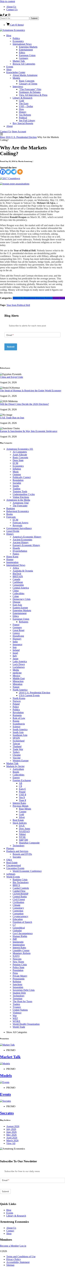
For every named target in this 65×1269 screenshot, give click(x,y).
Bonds (16, 772)
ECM (15, 463)
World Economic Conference (27, 871)
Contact (10, 1230)
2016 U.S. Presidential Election (21, 137)
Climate (16, 905)
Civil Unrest (19, 899)
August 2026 (12, 1126)
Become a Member (9, 1245)
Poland (16, 704)
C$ (20, 786)
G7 (14, 925)
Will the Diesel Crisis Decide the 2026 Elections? (24, 404)
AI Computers (20, 451)
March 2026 (12, 1140)
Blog (8, 35)
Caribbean (18, 582)
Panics (16, 553)
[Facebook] (3, 172)
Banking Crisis (20, 879)
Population (18, 970)
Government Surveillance (19, 528)
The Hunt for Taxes (22, 1001)
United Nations (20, 1010)
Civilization (18, 902)
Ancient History (21, 542)
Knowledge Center (15, 72)
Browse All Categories (24, 63)
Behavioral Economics (17, 511)
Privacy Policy (13, 1259)
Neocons (17, 959)
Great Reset (18, 630)
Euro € (22, 789)
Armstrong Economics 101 (19, 449)
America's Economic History (27, 536)
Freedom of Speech (22, 922)
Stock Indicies (20, 823)
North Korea (19, 698)
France (16, 624)
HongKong (18, 636)
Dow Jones (24, 828)
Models (16, 78)
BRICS (16, 885)
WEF (15, 1018)
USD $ (22, 794)
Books (9, 514)
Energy (16, 777)
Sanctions (17, 984)
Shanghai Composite (29, 842)
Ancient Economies (22, 539)
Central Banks (20, 896)
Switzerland (18, 740)
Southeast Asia (20, 735)
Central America (21, 587)
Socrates (17, 857)
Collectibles (18, 593)
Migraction (18, 681)
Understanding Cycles (24, 494)
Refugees (23, 621)
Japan (15, 658)
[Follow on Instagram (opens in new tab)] (9, 15)
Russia (16, 721)
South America (20, 729)
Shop (9, 69)
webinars (10, 874)
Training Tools (20, 491)
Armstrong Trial (21, 502)
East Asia (17, 604)
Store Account (19, 131)
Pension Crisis (20, 964)
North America (20, 689)
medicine (17, 672)
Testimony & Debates (30, 92)
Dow (21, 109)
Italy (15, 655)
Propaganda (18, 978)
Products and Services (17, 851)
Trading (16, 488)
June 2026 (11, 1132)
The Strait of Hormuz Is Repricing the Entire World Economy (30, 390)
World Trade (59, 298)
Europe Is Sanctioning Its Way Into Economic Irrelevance (28, 431)
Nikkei (22, 834)
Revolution (18, 712)
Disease (16, 602)
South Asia (18, 732)
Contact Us (12, 9)
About (9, 126)
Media (16, 670)
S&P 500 (23, 840)
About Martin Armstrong (25, 75)
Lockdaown (19, 667)
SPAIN (16, 738)
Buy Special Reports (23, 123)
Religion (17, 981)
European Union (27, 55)
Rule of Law (19, 718)
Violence (17, 1012)
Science (16, 726)
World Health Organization (26, 1024)
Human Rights (20, 936)
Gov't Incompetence (23, 933)
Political (23, 117)
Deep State (18, 460)
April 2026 (11, 1137)
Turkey (16, 752)
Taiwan (16, 743)
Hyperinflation (20, 551)
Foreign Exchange (22, 780)
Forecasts (11, 517)
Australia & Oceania (23, 570)
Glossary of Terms (28, 83)
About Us (11, 6)
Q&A (9, 859)
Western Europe (21, 760)
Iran (15, 647)
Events (9, 66)
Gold (21, 100)
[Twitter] (8, 172)
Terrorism (17, 998)
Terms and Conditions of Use (20, 1256)
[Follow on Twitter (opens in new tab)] (6, 15)
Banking (10, 508)
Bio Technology (21, 882)
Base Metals (25, 808)
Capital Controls (21, 888)
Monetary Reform (21, 953)
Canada (16, 579)
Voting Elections (21, 497)
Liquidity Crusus (21, 950)
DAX (22, 825)
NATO (16, 956)
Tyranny (17, 1007)
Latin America (20, 661)
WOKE (16, 1021)
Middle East (19, 678)
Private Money (20, 976)
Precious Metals (20, 806)
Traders (16, 1004)
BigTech (17, 573)
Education (18, 919)
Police (16, 706)
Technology (18, 845)
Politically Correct (22, 477)
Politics (16, 38)
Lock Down (19, 664)
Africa (16, 568)
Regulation (18, 480)
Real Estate (18, 820)
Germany (23, 58)
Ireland (16, 650)
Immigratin (18, 942)
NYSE (22, 837)
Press (15, 973)
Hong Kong (12, 556)
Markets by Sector (15, 766)
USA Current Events (29, 695)
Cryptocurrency (20, 916)
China (16, 590)
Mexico (16, 675)
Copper (22, 811)
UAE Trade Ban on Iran (12, 417)
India (15, 641)
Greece (16, 633)
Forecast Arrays (20, 522)
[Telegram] (14, 172)
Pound (22, 791)
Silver (22, 817)
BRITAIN (18, 576)
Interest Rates (19, 803)
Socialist (17, 483)
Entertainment (26, 49)
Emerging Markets (28, 46)
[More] (20, 172)
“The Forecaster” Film (30, 89)
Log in (23, 1245)
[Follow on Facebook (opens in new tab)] (4, 15)
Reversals (17, 525)
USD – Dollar (26, 106)
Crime (16, 596)
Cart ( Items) (16, 24)
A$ (20, 783)
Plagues (10, 848)
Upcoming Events (15, 868)
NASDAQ (24, 831)
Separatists (18, 987)
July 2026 (11, 1129)
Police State (18, 967)
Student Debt (19, 993)
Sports (16, 485)
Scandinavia (19, 723)
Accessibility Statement (18, 1262)
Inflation (17, 468)
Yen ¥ (22, 797)
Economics (18, 41)
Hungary (17, 638)
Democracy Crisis (21, 599)
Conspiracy (18, 908)
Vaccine (17, 757)
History (22, 112)
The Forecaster (20, 505)
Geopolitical (19, 927)
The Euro (23, 103)
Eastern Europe (20, 607)
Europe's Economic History (26, 545)
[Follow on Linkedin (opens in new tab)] (1, 15)
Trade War (18, 749)
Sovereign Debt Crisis (24, 990)
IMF (15, 939)
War (15, 1015)
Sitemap (10, 1265)
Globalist (17, 930)
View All (10, 1143)
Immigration (12, 562)
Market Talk (19, 61)
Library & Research (22, 97)
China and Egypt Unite (11, 377)
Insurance (17, 644)
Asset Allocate (20, 454)
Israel (15, 653)
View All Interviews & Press (33, 95)
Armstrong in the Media (18, 500)
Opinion (17, 474)
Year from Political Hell (18, 305)
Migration (17, 684)
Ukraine (17, 755)
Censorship (18, 585)
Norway (17, 701)
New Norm (18, 961)
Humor (9, 559)
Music (16, 471)
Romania (17, 715)
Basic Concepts (26, 80)
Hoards (16, 548)
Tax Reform (25, 114)
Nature (16, 687)
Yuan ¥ (22, 800)
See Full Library (27, 120)
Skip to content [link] (7, 1)
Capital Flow (19, 891)
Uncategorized (13, 865)
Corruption (18, 913)
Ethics (22, 52)
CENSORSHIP (20, 893)
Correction (18, 910)
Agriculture (18, 769)
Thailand (17, 746)
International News (22, 44)
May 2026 (11, 1134)
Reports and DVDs (22, 854)
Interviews (18, 86)
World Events (13, 876)
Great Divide (12, 531)
